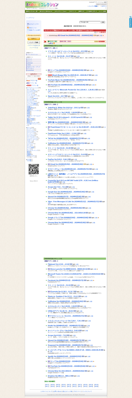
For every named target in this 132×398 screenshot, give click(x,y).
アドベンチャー (32, 131)
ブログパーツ (77, 391)
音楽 (28, 153)
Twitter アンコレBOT (34, 30)
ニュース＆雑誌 (32, 98)
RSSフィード (33, 28)
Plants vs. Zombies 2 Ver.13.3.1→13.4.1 (63, 296)
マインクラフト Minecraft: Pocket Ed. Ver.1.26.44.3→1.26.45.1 (71, 90)
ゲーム (29, 127)
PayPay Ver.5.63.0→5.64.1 (58, 159)
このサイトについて (46, 391)
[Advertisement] (72, 64)
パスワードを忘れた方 (34, 45)
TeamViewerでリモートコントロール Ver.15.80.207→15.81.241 (74, 127)
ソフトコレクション (32, 54)
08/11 (80, 386)
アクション (30, 130)
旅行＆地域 (30, 118)
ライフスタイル (32, 105)
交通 (28, 106)
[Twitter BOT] (130, 21)
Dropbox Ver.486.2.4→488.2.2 (59, 376)
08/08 (96, 386)
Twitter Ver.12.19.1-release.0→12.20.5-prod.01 (65, 117)
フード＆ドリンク (32, 102)
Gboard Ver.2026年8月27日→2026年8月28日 (65, 197)
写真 (28, 112)
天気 (28, 114)
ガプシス (29, 59)
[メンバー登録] (102, 12)
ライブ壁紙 (30, 147)
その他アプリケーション (33, 124)
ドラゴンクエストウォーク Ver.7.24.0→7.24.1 (65, 321)
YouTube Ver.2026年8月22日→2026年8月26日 (68, 366)
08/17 (47, 386)
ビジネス (29, 100)
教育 (28, 151)
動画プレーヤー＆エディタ (33, 116)
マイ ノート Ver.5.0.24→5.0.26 (59, 148)
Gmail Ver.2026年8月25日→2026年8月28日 (77, 35)
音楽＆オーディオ (32, 122)
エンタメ (29, 89)
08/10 (85, 386)
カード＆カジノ (32, 137)
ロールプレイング (32, 150)
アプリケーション (32, 88)
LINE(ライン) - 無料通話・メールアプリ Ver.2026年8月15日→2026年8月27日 (76, 174)
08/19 (91, 384)
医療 (28, 113)
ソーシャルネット (32, 96)
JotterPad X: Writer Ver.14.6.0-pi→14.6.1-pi (64, 108)
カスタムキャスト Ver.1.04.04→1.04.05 (62, 306)
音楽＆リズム (31, 155)
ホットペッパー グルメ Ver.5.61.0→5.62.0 (63, 330)
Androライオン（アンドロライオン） (33, 67)
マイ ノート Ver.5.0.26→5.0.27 (59, 56)
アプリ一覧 (32, 80)
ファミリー (30, 143)
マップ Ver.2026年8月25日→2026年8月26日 (67, 361)
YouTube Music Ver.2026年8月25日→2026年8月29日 (68, 80)
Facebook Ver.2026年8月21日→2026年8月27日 (66, 280)
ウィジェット (31, 134)
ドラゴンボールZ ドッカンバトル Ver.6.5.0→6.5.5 (66, 51)
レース (29, 149)
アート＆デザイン (32, 90)
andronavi (30, 63)
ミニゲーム (30, 146)
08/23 (69, 384)
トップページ (30, 18)
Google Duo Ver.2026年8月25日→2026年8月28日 (66, 192)
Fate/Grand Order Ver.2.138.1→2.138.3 (62, 133)
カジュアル (30, 135)
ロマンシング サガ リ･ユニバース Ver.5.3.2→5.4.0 (66, 154)
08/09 (91, 386)
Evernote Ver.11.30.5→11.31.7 (62, 291)
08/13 (69, 386)
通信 (28, 121)
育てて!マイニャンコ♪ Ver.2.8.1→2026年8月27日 (66, 316)
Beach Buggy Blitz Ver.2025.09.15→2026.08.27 (70, 75)
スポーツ (29, 141)
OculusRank (30, 70)
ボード (29, 145)
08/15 (58, 386)
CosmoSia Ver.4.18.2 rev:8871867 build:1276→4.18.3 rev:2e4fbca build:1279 (73, 181)
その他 (29, 159)
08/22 (74, 384)
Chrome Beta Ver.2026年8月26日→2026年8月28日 (67, 222)
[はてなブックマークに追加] (52, 43)
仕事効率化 (30, 108)
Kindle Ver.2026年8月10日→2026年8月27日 (64, 326)
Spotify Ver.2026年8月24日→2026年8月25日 (64, 356)
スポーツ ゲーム (32, 139)
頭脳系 (29, 154)
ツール (29, 97)
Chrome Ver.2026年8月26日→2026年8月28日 (65, 208)
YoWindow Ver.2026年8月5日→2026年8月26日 (65, 301)
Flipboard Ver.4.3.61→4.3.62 (58, 264)
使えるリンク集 (67, 391)
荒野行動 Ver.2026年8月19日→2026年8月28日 (65, 122)
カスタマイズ (31, 92)
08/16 (52, 386)
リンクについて (87, 391)
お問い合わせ (58, 391)
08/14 (63, 386)
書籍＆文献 (30, 120)
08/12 (74, 386)
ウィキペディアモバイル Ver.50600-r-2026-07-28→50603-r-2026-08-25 (74, 350)
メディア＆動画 (32, 104)
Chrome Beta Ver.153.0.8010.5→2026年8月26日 (66, 371)
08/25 (58, 384)
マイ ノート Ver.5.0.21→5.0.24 (59, 285)
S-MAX (29, 65)
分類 (101, 35)
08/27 (47, 384)
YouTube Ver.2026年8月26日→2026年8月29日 (68, 85)
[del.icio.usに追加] (50, 43)
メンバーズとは (33, 47)
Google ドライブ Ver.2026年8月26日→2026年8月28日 (68, 217)
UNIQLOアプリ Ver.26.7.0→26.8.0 (60, 311)
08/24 (63, 384)
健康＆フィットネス (33, 110)
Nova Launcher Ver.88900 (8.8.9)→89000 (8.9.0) (69, 269)
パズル (29, 142)
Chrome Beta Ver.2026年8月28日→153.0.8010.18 (66, 213)
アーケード (30, 129)
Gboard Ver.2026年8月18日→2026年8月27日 (65, 340)
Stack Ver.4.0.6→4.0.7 (56, 96)
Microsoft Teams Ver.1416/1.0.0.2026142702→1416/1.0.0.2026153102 (74, 274)
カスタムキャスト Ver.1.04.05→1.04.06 (62, 112)
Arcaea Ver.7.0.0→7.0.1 (57, 187)
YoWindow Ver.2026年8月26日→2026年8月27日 (66, 143)
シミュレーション (32, 138)
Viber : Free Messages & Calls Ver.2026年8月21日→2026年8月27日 (73, 201)
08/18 (96, 384)
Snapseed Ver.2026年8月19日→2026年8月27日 (66, 345)
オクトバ (29, 61)
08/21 (80, 384)
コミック (29, 93)
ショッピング (31, 94)
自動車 (29, 109)
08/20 (85, 384)
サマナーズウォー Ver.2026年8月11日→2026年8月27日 (68, 169)
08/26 (52, 384)
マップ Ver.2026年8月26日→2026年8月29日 (67, 70)
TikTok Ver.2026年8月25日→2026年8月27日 (64, 138)
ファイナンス (31, 101)
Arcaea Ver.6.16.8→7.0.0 (57, 335)
